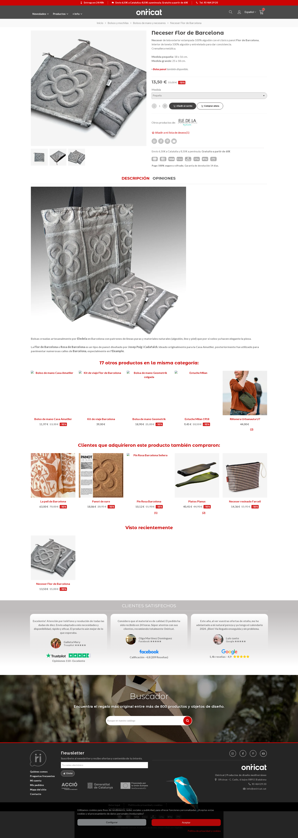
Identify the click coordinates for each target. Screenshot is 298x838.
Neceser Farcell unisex (197, 419)
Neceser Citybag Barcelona (244, 419)
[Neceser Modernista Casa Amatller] (101, 393)
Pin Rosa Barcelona (53, 501)
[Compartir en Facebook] (161, 141)
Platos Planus (101, 501)
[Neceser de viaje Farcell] (53, 393)
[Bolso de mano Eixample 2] (149, 393)
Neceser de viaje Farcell (53, 419)
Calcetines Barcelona (197, 501)
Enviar (69, 773)
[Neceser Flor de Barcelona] (53, 558)
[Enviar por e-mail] (174, 141)
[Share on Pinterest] (167, 141)
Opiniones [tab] (164, 178)
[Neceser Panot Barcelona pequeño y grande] (88, 88)
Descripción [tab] (136, 178)
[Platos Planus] (101, 475)
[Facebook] (243, 753)
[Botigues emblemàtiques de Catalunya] (245, 475)
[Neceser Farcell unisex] (197, 393)
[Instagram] (232, 753)
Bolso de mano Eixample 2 (149, 419)
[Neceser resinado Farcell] (149, 475)
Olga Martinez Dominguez (155, 638)
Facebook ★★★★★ (150, 641)
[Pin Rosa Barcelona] (53, 475)
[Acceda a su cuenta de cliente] (239, 12)
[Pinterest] (253, 753)
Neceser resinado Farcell (149, 501)
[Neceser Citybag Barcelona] (245, 393)
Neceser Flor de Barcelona (53, 583)
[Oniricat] (149, 12)
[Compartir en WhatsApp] (154, 141)
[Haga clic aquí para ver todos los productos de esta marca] (189, 122)
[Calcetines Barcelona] (197, 475)
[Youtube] (263, 753)
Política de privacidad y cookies (204, 830)
